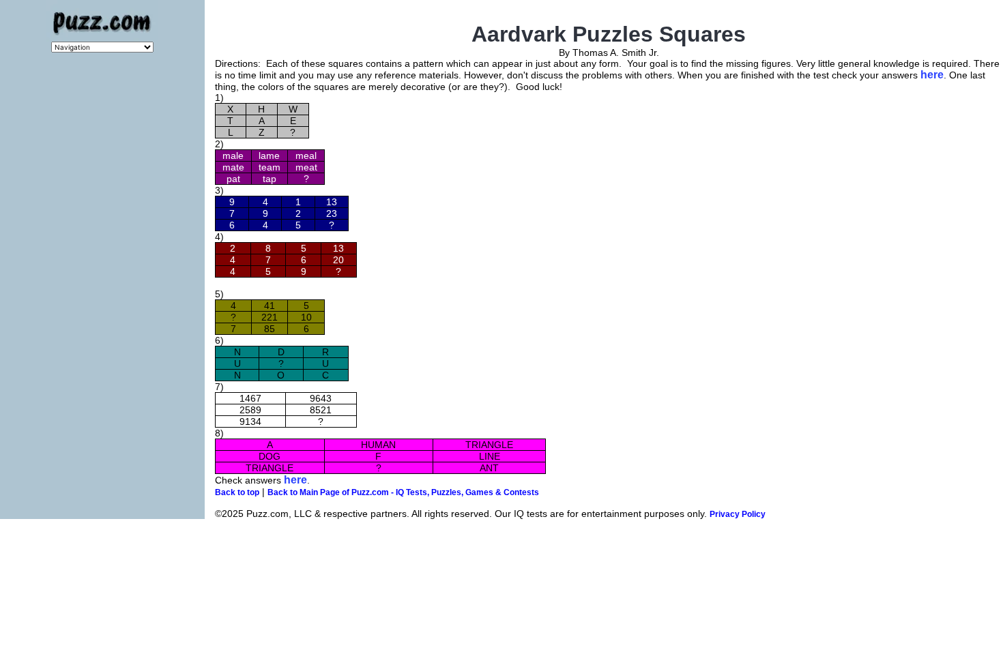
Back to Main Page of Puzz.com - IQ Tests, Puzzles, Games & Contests (403, 492)
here (932, 74)
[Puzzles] (102, 38)
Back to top (237, 492)
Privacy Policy (738, 514)
